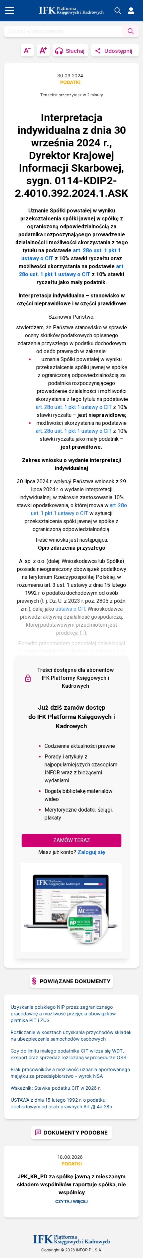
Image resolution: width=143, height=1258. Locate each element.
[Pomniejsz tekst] (27, 50)
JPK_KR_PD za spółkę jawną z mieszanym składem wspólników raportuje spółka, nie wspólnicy (71, 1184)
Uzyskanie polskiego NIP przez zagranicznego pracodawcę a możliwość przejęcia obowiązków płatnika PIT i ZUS (63, 1013)
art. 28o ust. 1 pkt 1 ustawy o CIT (74, 407)
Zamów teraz (71, 840)
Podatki (70, 82)
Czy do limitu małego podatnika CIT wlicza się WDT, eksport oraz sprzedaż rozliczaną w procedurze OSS (68, 1054)
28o (108, 1106)
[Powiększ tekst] (43, 50)
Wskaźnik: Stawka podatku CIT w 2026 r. (56, 1088)
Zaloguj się (91, 852)
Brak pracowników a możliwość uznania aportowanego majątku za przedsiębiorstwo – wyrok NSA (70, 1072)
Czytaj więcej (71, 1201)
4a (99, 1106)
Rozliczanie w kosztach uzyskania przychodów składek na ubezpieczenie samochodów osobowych (71, 1035)
